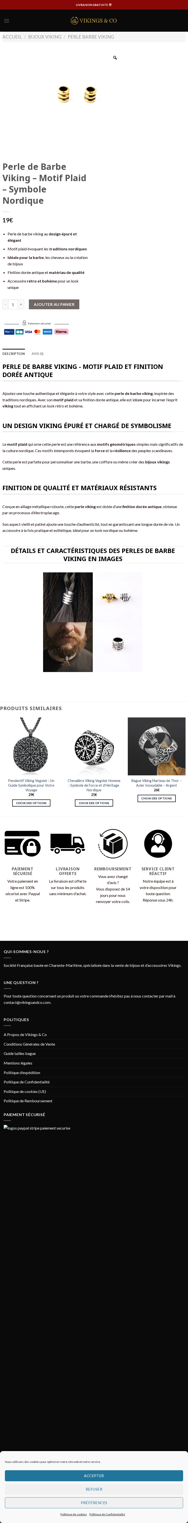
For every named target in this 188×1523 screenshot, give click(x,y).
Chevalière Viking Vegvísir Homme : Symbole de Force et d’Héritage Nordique (94, 785)
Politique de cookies (73, 1514)
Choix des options (31, 803)
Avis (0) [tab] (37, 354)
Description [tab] (13, 354)
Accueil (12, 37)
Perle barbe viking (91, 37)
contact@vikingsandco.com (27, 1002)
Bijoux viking (44, 37)
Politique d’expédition (22, 1072)
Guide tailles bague (20, 1053)
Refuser (94, 1489)
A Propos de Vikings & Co (25, 1034)
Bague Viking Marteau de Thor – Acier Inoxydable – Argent (156, 783)
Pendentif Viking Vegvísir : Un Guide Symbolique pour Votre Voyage (31, 785)
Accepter (94, 1475)
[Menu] (7, 21)
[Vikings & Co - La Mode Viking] (94, 20)
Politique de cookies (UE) (25, 1091)
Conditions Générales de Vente (29, 1044)
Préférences (94, 1502)
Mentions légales (18, 1063)
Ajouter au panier (54, 304)
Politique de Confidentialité (107, 1514)
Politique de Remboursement (28, 1100)
